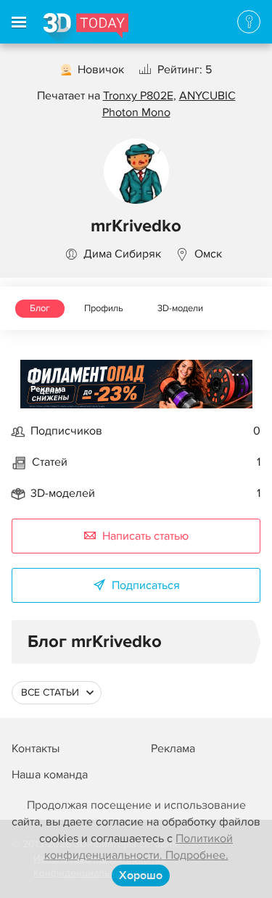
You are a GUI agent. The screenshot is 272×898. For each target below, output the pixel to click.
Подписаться (146, 585)
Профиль (103, 308)
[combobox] (57, 692)
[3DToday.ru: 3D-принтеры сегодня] (86, 28)
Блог (40, 308)
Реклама (48, 389)
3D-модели (180, 308)
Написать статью (145, 536)
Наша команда (50, 774)
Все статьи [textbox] (50, 692)
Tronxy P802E (138, 95)
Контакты (35, 748)
